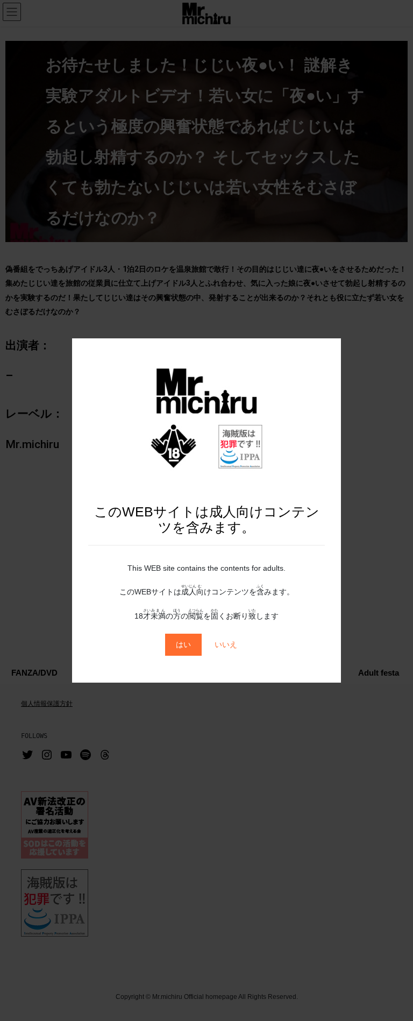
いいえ (226, 644)
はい (183, 644)
